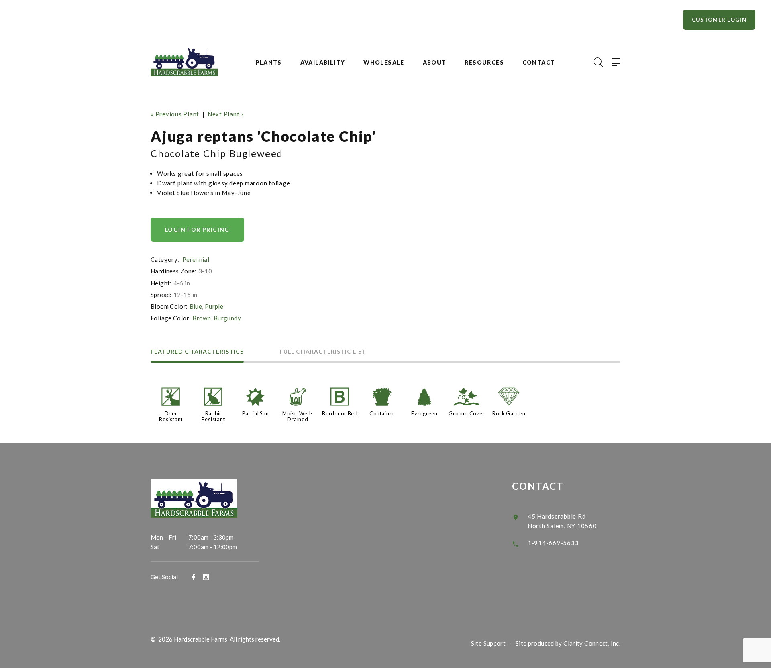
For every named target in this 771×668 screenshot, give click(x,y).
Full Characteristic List (323, 352)
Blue (196, 306)
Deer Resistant (171, 416)
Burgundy (227, 318)
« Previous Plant (175, 114)
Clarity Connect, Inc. (591, 643)
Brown (201, 318)
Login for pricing (197, 229)
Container (382, 413)
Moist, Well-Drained (297, 416)
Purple (214, 306)
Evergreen (424, 413)
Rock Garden (508, 413)
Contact (538, 62)
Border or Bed (340, 413)
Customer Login (719, 19)
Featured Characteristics (197, 352)
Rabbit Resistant (213, 416)
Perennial (195, 259)
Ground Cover (467, 413)
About (435, 62)
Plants (268, 62)
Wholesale (383, 62)
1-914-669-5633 (553, 542)
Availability (322, 62)
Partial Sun (255, 413)
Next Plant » (226, 114)
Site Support (488, 643)
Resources (484, 62)
